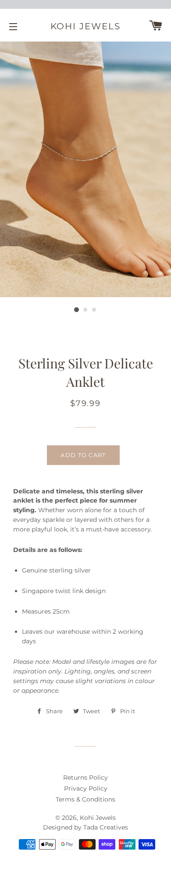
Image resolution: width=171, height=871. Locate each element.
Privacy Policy (85, 788)
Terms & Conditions (85, 799)
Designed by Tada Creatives (85, 827)
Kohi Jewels (85, 26)
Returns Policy (85, 777)
